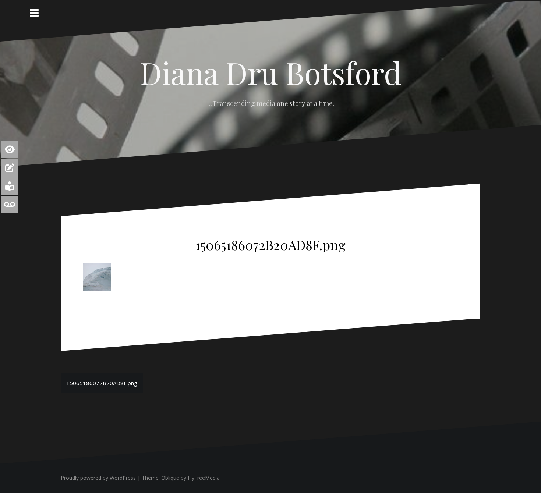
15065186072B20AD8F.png (101, 383)
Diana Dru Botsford (271, 72)
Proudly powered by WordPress (98, 477)
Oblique (170, 477)
